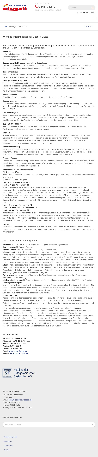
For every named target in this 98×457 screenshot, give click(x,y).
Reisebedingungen (10, 437)
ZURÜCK (89, 27)
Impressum (8, 441)
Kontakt (6, 450)
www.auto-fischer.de (19, 354)
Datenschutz (8, 445)
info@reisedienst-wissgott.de (20, 400)
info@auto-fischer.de (18, 351)
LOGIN (81, 13)
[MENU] (94, 19)
